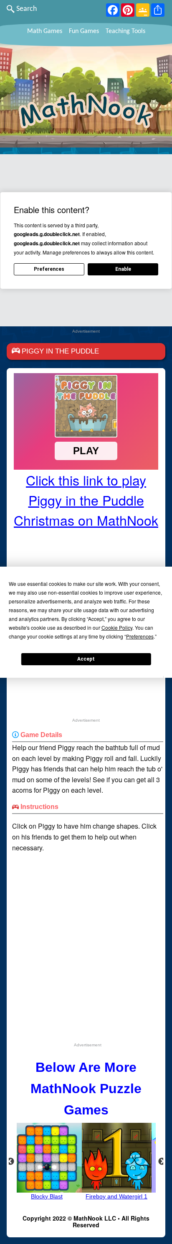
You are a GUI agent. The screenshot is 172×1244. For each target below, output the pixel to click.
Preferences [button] (140, 636)
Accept (86, 659)
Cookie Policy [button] (116, 627)
